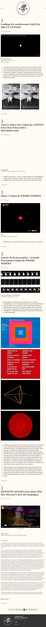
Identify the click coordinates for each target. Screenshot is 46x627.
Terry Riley (7, 61)
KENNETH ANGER (23, 535)
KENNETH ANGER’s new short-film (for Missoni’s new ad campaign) (21, 493)
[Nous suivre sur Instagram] (15, 622)
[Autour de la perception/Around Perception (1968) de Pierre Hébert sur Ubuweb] (20, 332)
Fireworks (27, 564)
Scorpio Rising (4, 565)
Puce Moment (35, 564)
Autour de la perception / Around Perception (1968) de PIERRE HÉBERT (20, 260)
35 (31, 609)
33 (26, 609)
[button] (1, 8)
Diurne (6, 113)
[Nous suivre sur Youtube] (16, 622)
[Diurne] (2, 20)
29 (16, 609)
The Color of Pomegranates (6, 579)
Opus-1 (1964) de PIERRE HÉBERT (21, 196)
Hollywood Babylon (27, 565)
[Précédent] (9, 610)
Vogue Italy (5, 540)
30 (19, 609)
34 (29, 609)
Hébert (12, 453)
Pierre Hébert (22, 445)
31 (21, 609)
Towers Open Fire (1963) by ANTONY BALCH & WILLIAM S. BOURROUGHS (22, 127)
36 (34, 609)
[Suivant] (37, 610)
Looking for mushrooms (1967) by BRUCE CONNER (20, 26)
